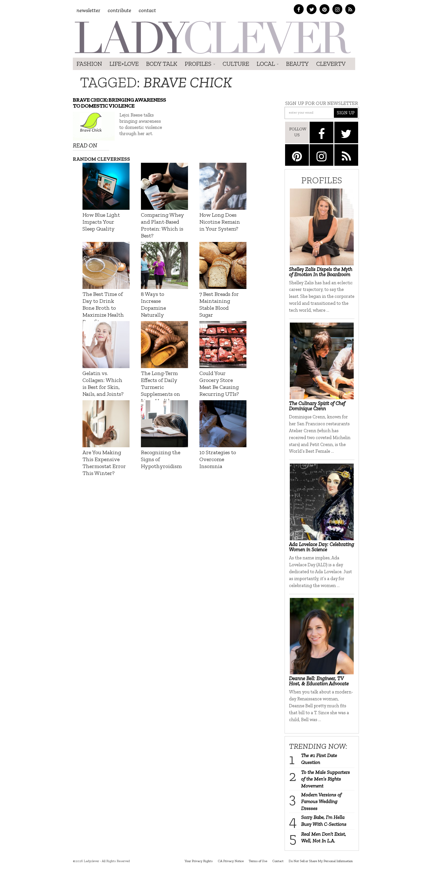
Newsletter (88, 10)
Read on (85, 145)
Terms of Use (258, 861)
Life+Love (124, 63)
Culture (236, 63)
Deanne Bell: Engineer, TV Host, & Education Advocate (319, 680)
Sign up (346, 113)
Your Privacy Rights (199, 861)
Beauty (297, 63)
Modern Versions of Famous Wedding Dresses (321, 801)
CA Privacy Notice (231, 861)
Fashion (89, 63)
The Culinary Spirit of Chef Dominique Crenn (317, 405)
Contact (147, 10)
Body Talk (161, 63)
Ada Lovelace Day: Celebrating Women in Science (321, 546)
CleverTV (331, 63)
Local (266, 63)
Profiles (199, 63)
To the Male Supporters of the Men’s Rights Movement (325, 779)
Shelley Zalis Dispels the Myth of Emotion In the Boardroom (320, 271)
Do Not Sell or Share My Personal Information (321, 861)
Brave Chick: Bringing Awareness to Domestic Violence (119, 102)
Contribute (119, 10)
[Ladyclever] (212, 37)
